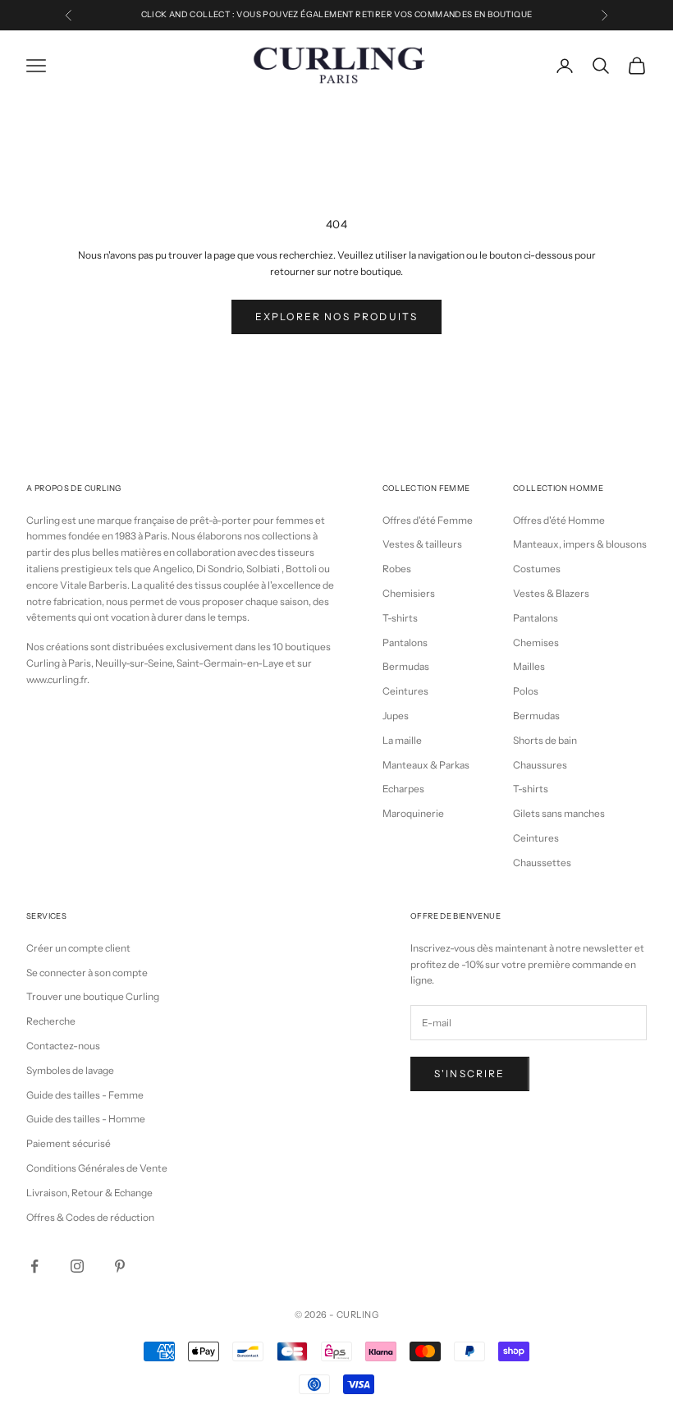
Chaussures (540, 765)
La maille (402, 740)
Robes (396, 568)
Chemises (536, 642)
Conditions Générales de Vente (96, 1168)
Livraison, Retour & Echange (89, 1192)
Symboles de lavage (70, 1070)
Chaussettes (542, 862)
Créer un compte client (78, 948)
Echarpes (403, 788)
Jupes (395, 715)
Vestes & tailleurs (422, 544)
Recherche (51, 1021)
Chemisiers (408, 593)
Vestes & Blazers (551, 593)
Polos (525, 691)
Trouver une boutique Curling (92, 996)
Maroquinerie (413, 813)
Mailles (529, 666)
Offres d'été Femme (427, 520)
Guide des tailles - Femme (85, 1095)
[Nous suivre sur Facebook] (34, 1266)
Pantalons (405, 642)
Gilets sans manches (559, 813)
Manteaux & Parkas (425, 765)
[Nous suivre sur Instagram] (77, 1266)
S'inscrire (470, 1073)
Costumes (537, 568)
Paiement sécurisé (68, 1143)
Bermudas (405, 666)
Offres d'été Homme (559, 520)
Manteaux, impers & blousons (580, 544)
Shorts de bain (545, 740)
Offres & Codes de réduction (90, 1217)
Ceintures (405, 691)
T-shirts (400, 618)
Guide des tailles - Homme (85, 1119)
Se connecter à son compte (87, 972)
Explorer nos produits (336, 316)
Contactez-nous (63, 1045)
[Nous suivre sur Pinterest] (120, 1266)
